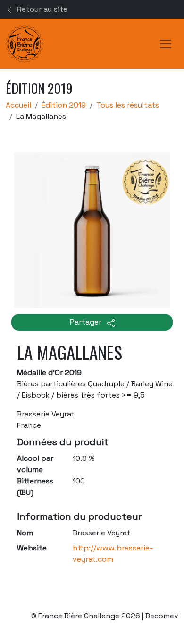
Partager (86, 322)
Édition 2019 (64, 105)
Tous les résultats (127, 105)
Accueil (18, 105)
